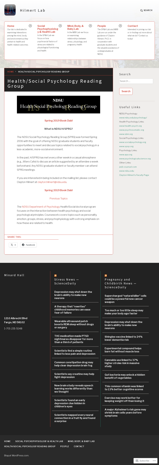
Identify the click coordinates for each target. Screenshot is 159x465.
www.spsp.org (126, 146)
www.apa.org (125, 154)
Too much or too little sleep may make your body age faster (124, 312)
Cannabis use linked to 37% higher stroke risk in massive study (122, 363)
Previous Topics (59, 198)
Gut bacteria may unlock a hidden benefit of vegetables (125, 376)
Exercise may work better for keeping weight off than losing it (124, 399)
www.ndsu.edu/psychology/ (133, 117)
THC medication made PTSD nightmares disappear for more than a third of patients (73, 339)
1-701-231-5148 (13, 328)
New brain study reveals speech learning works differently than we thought (73, 388)
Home (17, 35)
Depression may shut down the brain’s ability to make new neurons (73, 295)
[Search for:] (136, 82)
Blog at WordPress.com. (16, 455)
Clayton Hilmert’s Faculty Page (134, 175)
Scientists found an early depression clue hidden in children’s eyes (69, 403)
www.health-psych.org (130, 126)
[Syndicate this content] (55, 275)
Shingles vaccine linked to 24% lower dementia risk (124, 338)
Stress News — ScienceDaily (66, 281)
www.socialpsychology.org (132, 142)
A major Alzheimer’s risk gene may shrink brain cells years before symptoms (125, 412)
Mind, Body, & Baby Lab (77, 35)
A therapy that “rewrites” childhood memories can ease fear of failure (72, 309)
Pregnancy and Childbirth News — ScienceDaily (121, 283)
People (108, 40)
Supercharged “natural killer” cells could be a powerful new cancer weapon (125, 298)
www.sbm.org (126, 134)
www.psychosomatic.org (131, 130)
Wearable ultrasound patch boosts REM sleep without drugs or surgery (74, 324)
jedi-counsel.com (128, 167)
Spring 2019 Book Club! (59, 120)
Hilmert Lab (32, 10)
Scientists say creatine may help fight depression (74, 376)
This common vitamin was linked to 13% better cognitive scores (124, 388)
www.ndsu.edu (126, 171)
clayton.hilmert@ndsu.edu (52, 182)
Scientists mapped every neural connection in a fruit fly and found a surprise (74, 418)
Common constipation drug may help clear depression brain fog (73, 364)
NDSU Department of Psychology (41, 206)
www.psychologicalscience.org (135, 158)
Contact (140, 32)
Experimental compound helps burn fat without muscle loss (123, 350)
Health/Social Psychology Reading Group (30, 446)
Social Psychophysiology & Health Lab (48, 38)
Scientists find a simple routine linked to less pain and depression (74, 352)
